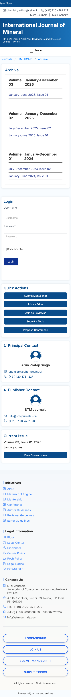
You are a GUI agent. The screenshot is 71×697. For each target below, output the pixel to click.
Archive (43, 59)
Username (10, 207)
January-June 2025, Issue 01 (28, 135)
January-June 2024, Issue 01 (28, 176)
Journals (6, 59)
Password (10, 226)
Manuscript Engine (19, 494)
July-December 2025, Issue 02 (30, 128)
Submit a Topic (35, 321)
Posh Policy (14, 558)
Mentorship (14, 499)
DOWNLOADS (16, 569)
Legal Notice (15, 564)
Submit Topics (35, 672)
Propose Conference (35, 329)
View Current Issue (35, 455)
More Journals (38, 14)
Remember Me (15, 249)
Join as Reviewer (35, 312)
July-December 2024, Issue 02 (30, 169)
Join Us (36, 649)
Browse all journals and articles (35, 693)
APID (10, 489)
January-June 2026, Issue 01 (28, 94)
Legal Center (15, 542)
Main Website (60, 14)
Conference (15, 504)
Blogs (11, 537)
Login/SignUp (35, 638)
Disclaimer (14, 548)
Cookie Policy (16, 553)
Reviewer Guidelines (20, 515)
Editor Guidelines (18, 520)
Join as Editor (35, 304)
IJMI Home (25, 59)
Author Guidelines (19, 510)
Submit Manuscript (35, 295)
